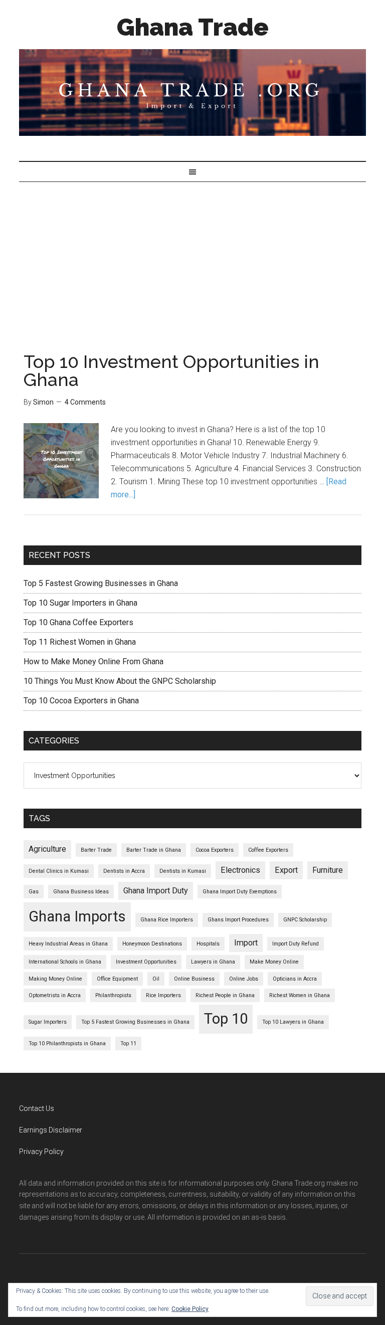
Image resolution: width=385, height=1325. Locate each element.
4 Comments (85, 402)
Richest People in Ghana (225, 995)
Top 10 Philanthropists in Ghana (67, 1043)
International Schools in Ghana (65, 962)
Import (246, 943)
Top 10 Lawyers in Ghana (293, 1022)
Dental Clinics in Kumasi (59, 871)
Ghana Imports (77, 916)
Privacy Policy (41, 1152)
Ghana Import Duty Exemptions (240, 891)
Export (286, 870)
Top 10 (226, 1018)
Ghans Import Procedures (238, 919)
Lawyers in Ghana (213, 962)
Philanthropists (113, 995)
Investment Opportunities (146, 962)
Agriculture (47, 849)
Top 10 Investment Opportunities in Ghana (171, 370)
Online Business (194, 979)
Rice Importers (163, 995)
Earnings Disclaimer (50, 1130)
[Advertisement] (192, 257)
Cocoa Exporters (215, 850)
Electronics (240, 870)
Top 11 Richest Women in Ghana (80, 642)
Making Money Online (55, 979)
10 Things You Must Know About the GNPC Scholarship (120, 681)
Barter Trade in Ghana (153, 850)
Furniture (327, 870)
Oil (155, 979)
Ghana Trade (193, 27)
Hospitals (208, 943)
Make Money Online (274, 962)
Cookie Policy (190, 1308)
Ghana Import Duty (155, 890)
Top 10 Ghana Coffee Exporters (78, 622)
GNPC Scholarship (305, 919)
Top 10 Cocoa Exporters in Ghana (81, 700)
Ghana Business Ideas (81, 891)
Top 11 (128, 1043)
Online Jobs (243, 979)
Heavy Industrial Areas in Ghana (68, 943)
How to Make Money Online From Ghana (93, 661)
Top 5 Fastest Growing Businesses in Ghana (101, 583)
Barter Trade (96, 850)
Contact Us (36, 1108)
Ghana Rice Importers (166, 919)
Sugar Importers (48, 1022)
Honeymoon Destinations (152, 943)
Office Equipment (117, 979)
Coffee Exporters (268, 850)
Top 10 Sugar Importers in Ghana (80, 603)
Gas (34, 891)
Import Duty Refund (295, 943)
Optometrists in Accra (55, 995)
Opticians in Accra (295, 979)
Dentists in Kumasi (182, 871)
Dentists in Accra (124, 871)
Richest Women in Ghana (299, 995)
